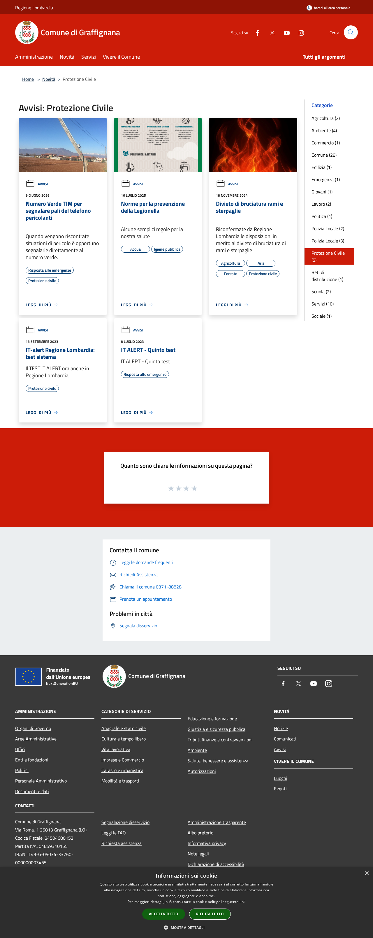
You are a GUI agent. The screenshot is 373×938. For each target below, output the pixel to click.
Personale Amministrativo (41, 780)
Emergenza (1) (326, 179)
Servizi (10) (323, 303)
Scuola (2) (321, 291)
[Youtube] (284, 32)
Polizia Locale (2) (328, 228)
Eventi (280, 788)
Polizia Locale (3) (328, 240)
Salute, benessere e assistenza (218, 760)
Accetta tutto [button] (163, 913)
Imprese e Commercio (122, 759)
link (242, 901)
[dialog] (186, 902)
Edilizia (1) (322, 167)
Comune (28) (324, 154)
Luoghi (280, 778)
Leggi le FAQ (113, 832)
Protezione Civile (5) (328, 256)
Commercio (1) (326, 142)
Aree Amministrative (36, 738)
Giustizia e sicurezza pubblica (216, 729)
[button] (186, 927)
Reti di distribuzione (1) (327, 276)
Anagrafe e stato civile (123, 728)
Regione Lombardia (34, 7)
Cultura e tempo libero (123, 738)
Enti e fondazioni (31, 759)
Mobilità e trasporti (120, 780)
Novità (48, 79)
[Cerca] (351, 32)
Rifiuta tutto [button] (210, 913)
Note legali (198, 853)
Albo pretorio (200, 832)
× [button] (366, 873)
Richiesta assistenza (121, 843)
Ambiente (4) (324, 130)
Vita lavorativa (115, 749)
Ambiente (197, 750)
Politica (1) (322, 216)
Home (28, 79)
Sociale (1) (322, 315)
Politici (22, 770)
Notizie (281, 728)
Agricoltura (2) (326, 118)
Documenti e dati (32, 791)
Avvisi (43, 184)
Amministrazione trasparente (217, 822)
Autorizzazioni (202, 771)
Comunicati (285, 738)
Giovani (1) (322, 191)
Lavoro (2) (321, 203)
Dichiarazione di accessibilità (216, 864)
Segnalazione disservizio (125, 822)
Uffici (20, 749)
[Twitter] (270, 32)
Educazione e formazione (212, 718)
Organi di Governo (33, 728)
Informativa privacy (207, 843)
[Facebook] (255, 32)
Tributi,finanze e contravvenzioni (220, 739)
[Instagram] (299, 32)
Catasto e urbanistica (122, 770)
